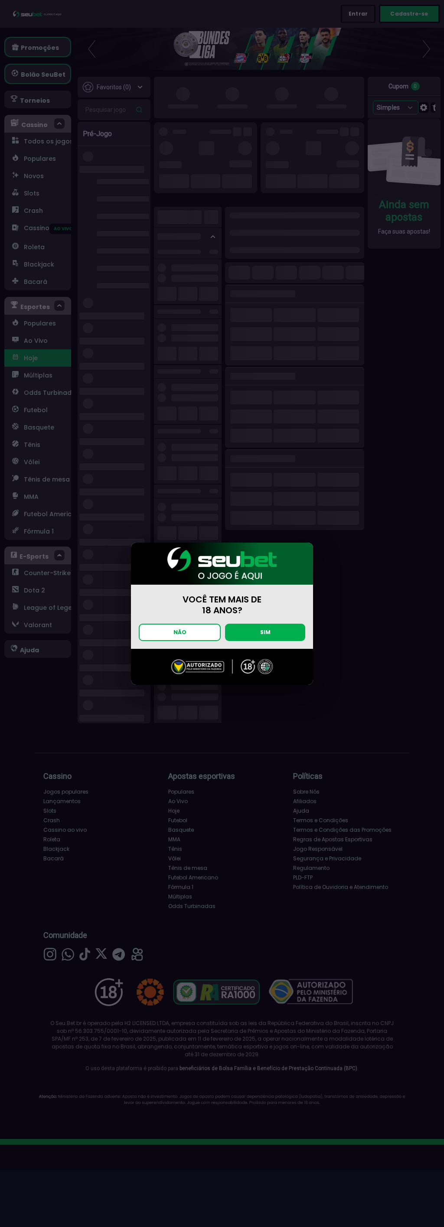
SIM (265, 632)
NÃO (179, 632)
